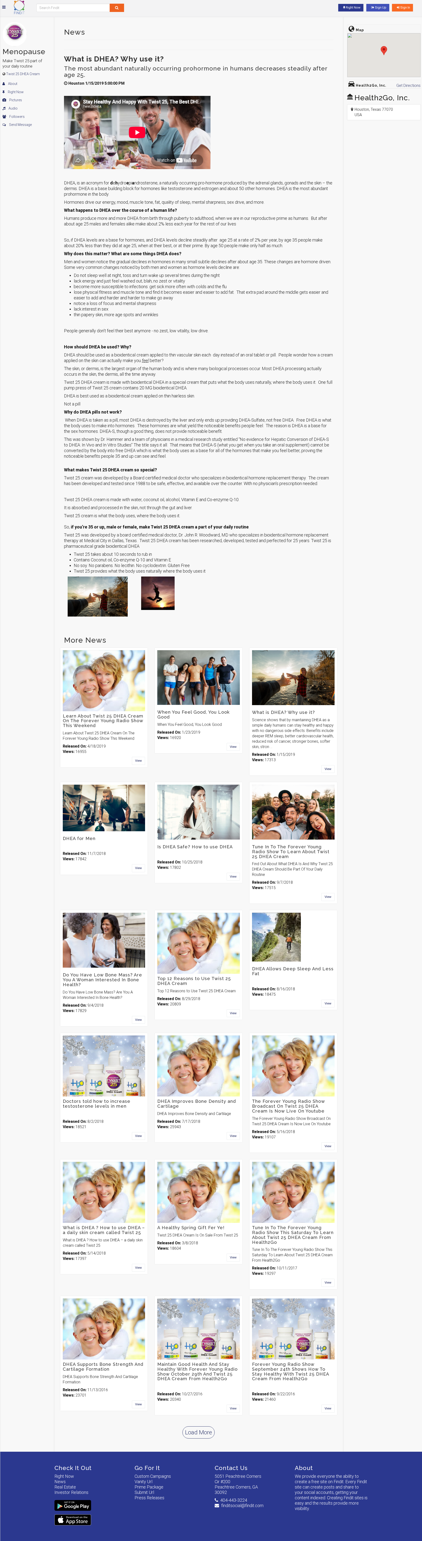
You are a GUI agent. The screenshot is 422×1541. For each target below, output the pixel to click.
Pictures (15, 100)
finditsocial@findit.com (242, 1505)
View (138, 760)
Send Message (20, 125)
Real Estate (65, 1487)
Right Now (15, 92)
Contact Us (231, 1467)
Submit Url (144, 1492)
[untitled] (158, 593)
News (60, 1481)
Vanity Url (143, 1481)
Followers (17, 117)
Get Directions (408, 85)
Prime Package (149, 1487)
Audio (13, 108)
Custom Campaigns (153, 1476)
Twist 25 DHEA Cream (23, 74)
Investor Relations (71, 1492)
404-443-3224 (233, 1500)
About (12, 84)
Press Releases (149, 1497)
